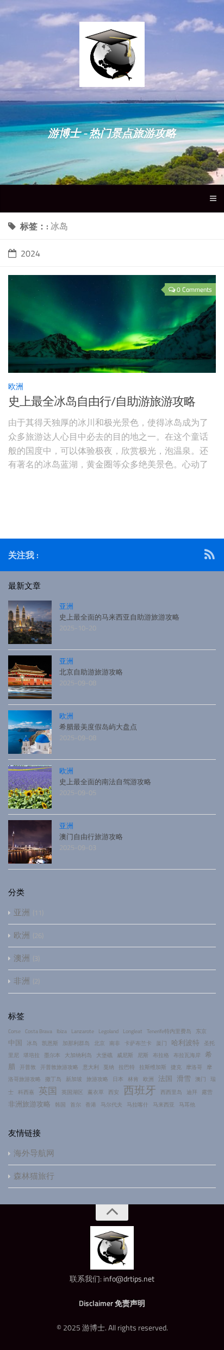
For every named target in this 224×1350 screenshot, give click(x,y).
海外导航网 (34, 1153)
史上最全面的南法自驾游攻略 (105, 781)
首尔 (75, 1105)
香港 (90, 1105)
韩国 (60, 1105)
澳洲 (22, 958)
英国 (48, 1090)
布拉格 (161, 1055)
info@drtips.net (128, 1278)
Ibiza (62, 1031)
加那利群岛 (76, 1043)
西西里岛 (171, 1092)
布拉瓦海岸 (187, 1055)
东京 (201, 1031)
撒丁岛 (53, 1079)
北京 (99, 1043)
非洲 (22, 980)
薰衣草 (96, 1092)
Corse (14, 1031)
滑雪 (184, 1078)
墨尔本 (52, 1055)
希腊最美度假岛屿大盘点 (98, 726)
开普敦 (28, 1067)
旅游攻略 (97, 1079)
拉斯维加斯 (152, 1067)
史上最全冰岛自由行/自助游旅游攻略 (101, 401)
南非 (114, 1043)
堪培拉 (31, 1055)
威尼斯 (125, 1055)
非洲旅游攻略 (29, 1103)
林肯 (133, 1079)
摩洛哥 (194, 1067)
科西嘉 (26, 1092)
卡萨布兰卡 (138, 1043)
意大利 (91, 1067)
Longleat (132, 1031)
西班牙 (139, 1090)
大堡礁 (104, 1055)
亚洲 (66, 606)
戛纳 (108, 1067)
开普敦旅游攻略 (59, 1067)
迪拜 (191, 1092)
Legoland (108, 1031)
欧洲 (15, 386)
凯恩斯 (50, 1043)
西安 (113, 1092)
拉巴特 (127, 1067)
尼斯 (143, 1055)
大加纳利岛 (78, 1055)
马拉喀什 (137, 1105)
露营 (207, 1092)
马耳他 (187, 1105)
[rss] (209, 556)
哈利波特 (185, 1042)
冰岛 (32, 1043)
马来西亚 (164, 1105)
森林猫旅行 (34, 1176)
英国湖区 (72, 1092)
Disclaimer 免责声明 (112, 1303)
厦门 (161, 1043)
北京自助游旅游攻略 (91, 671)
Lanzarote (82, 1031)
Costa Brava (38, 1031)
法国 (165, 1078)
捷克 (176, 1067)
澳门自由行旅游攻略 (91, 836)
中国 (15, 1042)
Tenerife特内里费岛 (169, 1031)
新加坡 (74, 1079)
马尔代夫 (111, 1105)
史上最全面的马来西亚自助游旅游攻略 (119, 616)
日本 (118, 1079)
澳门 (200, 1079)
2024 (30, 253)
